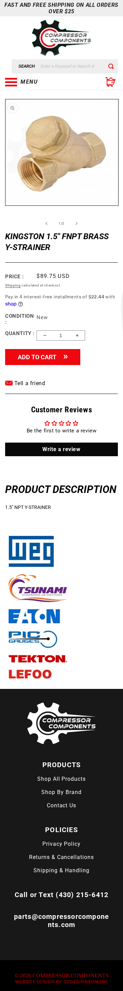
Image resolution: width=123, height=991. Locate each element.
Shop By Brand (61, 792)
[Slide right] (76, 223)
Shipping (13, 285)
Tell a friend (29, 383)
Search (26, 66)
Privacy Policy (61, 844)
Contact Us (62, 805)
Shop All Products (61, 779)
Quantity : (20, 333)
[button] (39, 82)
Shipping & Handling (61, 870)
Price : (14, 277)
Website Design (35, 981)
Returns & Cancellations (61, 857)
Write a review (61, 449)
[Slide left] (46, 223)
